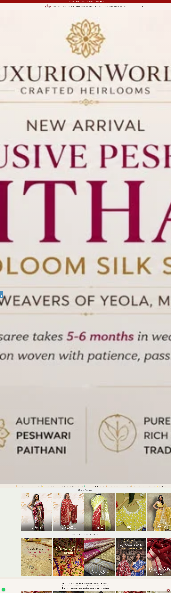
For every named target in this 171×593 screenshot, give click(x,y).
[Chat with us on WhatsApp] (3, 589)
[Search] (142, 6)
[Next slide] (148, 512)
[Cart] (148, 6)
